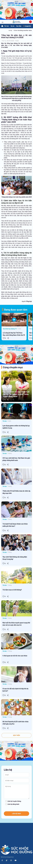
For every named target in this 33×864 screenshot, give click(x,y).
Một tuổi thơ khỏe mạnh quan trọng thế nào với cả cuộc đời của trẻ (16, 624)
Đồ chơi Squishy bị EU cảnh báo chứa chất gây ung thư (15, 723)
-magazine (27, 26)
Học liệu (18, 26)
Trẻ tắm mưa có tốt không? (12, 590)
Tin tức (6, 26)
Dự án (12, 26)
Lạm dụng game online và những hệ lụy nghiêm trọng (16, 427)
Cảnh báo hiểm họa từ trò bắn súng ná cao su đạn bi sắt (16, 201)
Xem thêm (16, 735)
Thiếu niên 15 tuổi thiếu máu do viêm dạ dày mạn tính (16, 492)
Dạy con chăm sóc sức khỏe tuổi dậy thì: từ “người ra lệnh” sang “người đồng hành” (15, 394)
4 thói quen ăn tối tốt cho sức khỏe (14, 656)
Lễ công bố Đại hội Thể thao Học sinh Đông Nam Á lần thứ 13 (14, 334)
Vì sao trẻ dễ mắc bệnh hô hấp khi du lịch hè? (15, 690)
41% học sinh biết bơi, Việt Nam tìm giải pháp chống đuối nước (16, 459)
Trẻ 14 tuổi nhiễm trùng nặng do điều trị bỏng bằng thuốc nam (16, 253)
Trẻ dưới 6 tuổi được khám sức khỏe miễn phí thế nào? (15, 525)
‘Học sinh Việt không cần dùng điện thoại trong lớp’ (14, 558)
